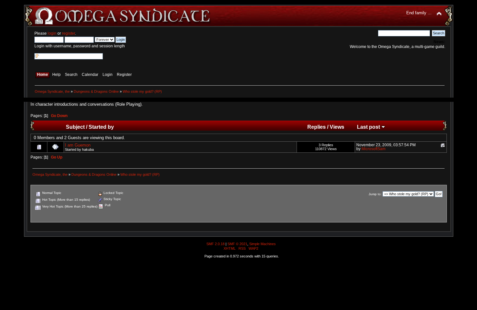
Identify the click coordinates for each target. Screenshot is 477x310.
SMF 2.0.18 (215, 244)
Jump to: (375, 194)
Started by (101, 127)
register (68, 33)
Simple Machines (262, 244)
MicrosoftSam (373, 149)
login (52, 33)
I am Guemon (78, 145)
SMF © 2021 (237, 244)
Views (337, 127)
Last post (369, 127)
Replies (316, 127)
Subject (75, 127)
